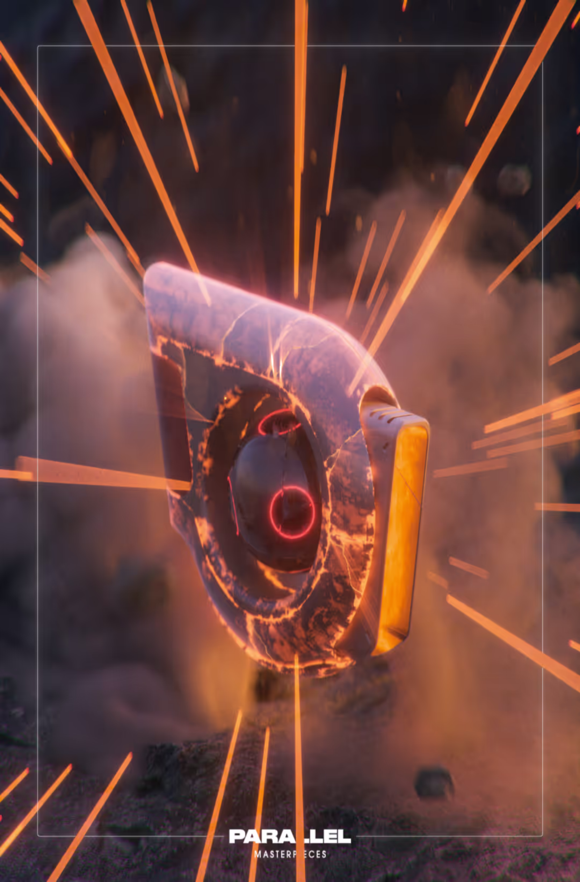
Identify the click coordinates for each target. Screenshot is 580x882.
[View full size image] (2, 121)
